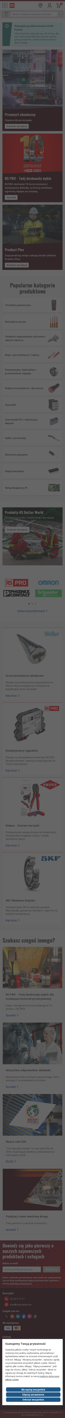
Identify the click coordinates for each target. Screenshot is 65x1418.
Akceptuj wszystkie (33, 1389)
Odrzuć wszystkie (33, 1399)
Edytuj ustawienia (33, 1394)
